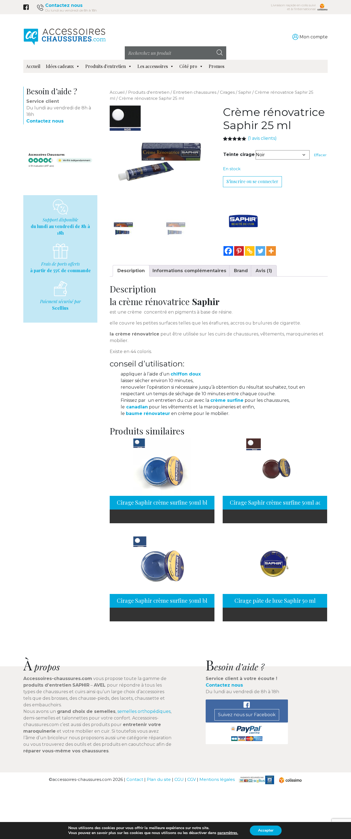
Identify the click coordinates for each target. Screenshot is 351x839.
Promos (216, 66)
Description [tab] (131, 270)
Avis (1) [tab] (264, 270)
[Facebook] (228, 251)
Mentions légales (217, 779)
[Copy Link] (249, 251)
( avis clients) (262, 138)
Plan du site (159, 779)
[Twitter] (260, 251)
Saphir (244, 92)
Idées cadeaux (60, 66)
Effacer (320, 155)
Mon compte (313, 36)
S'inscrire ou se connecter (252, 181)
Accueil (33, 66)
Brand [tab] (241, 270)
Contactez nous (64, 5)
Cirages (227, 92)
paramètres (227, 833)
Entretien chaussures (194, 92)
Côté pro (188, 66)
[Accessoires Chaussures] (64, 36)
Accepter (265, 830)
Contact (134, 779)
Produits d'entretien (105, 66)
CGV (191, 779)
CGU (179, 779)
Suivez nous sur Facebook (247, 714)
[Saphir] (243, 220)
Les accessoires (152, 66)
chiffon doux (186, 374)
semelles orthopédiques (144, 711)
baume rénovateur (148, 413)
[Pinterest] (239, 251)
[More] (271, 251)
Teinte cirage (239, 154)
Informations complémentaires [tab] (189, 270)
